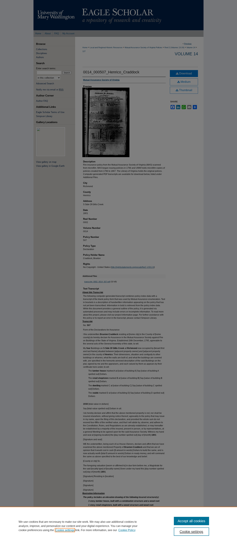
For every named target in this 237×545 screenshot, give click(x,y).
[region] (118, 526)
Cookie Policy (127, 530)
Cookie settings (64, 530)
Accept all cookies (191, 521)
